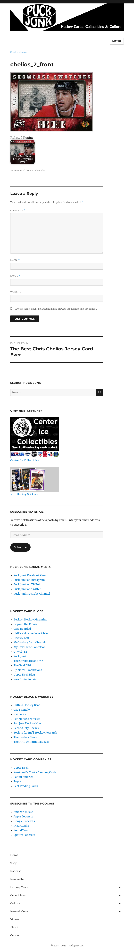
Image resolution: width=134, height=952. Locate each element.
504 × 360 (39, 170)
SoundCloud (21, 830)
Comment (17, 210)
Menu (116, 41)
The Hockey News (25, 737)
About (14, 927)
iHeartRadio (21, 825)
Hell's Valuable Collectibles (31, 633)
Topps (18, 781)
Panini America (23, 776)
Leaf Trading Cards (26, 786)
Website (15, 292)
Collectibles (17, 895)
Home (14, 855)
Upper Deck (21, 767)
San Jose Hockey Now (27, 723)
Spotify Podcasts (24, 834)
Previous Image (18, 52)
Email (15, 276)
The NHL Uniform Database (31, 741)
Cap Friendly (22, 709)
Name (15, 259)
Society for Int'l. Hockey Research (35, 732)
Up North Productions (28, 670)
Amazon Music (23, 812)
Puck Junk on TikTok (27, 584)
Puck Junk (20, 656)
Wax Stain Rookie (25, 679)
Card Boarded (22, 628)
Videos (14, 919)
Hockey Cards (19, 887)
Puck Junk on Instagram (29, 579)
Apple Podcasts (23, 816)
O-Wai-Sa (20, 651)
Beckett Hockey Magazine (30, 619)
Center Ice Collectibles (24, 460)
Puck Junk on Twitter (27, 589)
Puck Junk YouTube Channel (32, 593)
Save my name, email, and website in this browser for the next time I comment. (56, 308)
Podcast (15, 871)
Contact (15, 935)
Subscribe (20, 547)
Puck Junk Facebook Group (31, 575)
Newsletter (17, 879)
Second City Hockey (26, 728)
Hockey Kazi (22, 637)
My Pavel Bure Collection (30, 647)
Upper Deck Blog (24, 674)
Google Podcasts (24, 821)
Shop (13, 863)
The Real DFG (22, 665)
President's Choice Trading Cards (35, 772)
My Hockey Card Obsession (31, 642)
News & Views (19, 911)
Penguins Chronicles (27, 718)
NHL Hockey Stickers (24, 494)
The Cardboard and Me (28, 660)
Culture (15, 903)
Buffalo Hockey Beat (27, 705)
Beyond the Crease (26, 624)
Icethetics (20, 714)
